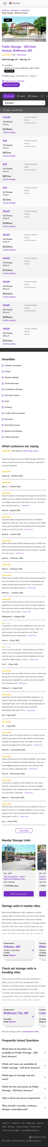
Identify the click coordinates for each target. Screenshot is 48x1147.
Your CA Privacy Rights (11, 1130)
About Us (5, 1123)
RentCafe (5, 10)
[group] (9, 96)
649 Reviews (21, 55)
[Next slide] (43, 29)
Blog (4, 1127)
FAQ (23, 1123)
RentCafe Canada (39, 1137)
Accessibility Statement (30, 1130)
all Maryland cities (31, 1031)
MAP (8, 20)
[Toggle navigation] (5, 3)
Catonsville (24, 10)
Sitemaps (11, 1127)
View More (24, 831)
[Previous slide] (1, 96)
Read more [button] (26, 506)
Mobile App (30, 1123)
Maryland (15, 10)
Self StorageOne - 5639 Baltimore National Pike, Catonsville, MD (14, 877)
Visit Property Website (14, 81)
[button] (11, 84)
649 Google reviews (31, 451)
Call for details (9, 132)
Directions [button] (9, 71)
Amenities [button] (9, 103)
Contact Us (15, 1123)
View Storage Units (18, 894)
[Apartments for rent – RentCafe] (14, 3)
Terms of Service (22, 1127)
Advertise (40, 1123)
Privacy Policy (36, 1127)
